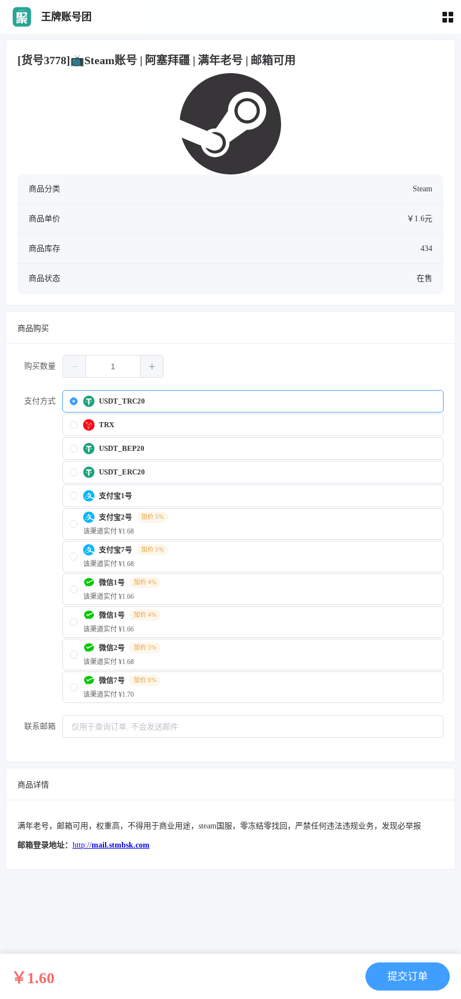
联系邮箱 (40, 726)
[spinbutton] (113, 366)
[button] (74, 366)
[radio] (253, 401)
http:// (111, 845)
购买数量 (40, 366)
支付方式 (40, 401)
